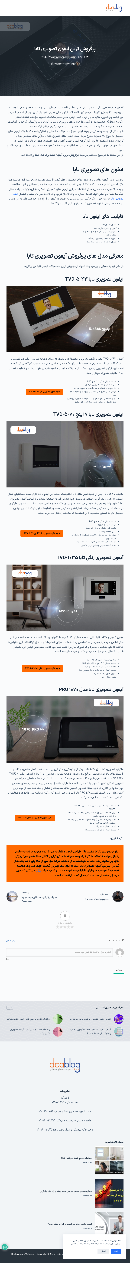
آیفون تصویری (56, 63)
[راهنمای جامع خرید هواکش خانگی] (109, 1160)
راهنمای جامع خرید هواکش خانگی (76, 1158)
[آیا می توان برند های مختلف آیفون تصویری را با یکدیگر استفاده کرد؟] (119, 1032)
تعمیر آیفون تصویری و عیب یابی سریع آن (90, 1019)
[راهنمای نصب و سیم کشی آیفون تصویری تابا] (58, 1019)
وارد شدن (10, 940)
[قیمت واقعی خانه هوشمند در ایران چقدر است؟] (109, 1226)
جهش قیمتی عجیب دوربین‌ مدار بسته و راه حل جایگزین (66, 1191)
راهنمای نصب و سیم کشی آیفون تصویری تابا (28, 1019)
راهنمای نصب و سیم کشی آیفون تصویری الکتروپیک (30, 1032)
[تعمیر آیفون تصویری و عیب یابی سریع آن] (119, 1019)
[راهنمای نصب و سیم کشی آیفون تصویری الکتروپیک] (58, 1032)
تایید (116, 1251)
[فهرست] (9, 8)
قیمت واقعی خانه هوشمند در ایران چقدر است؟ (70, 1224)
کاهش (103, 1251)
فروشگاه (65, 1098)
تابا (38, 870)
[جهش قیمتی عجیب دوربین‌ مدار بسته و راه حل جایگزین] (109, 1193)
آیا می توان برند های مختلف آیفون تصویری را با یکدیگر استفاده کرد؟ (90, 1032)
